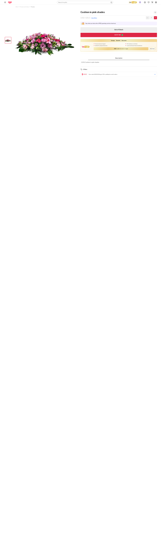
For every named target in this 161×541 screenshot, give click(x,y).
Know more (152, 48)
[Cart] (152, 2)
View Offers (94, 17)
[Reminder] (140, 2)
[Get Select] (133, 2)
